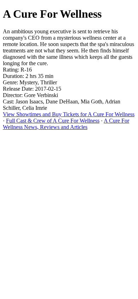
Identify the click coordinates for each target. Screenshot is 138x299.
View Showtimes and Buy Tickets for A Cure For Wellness (68, 114)
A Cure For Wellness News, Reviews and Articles (66, 124)
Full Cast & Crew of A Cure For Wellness (52, 121)
